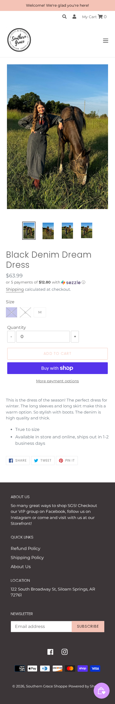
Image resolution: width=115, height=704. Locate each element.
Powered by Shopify (85, 686)
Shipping (15, 289)
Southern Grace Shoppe (46, 686)
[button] (57, 282)
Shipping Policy (27, 557)
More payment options (57, 381)
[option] (29, 230)
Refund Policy (25, 548)
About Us (21, 566)
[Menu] (106, 40)
